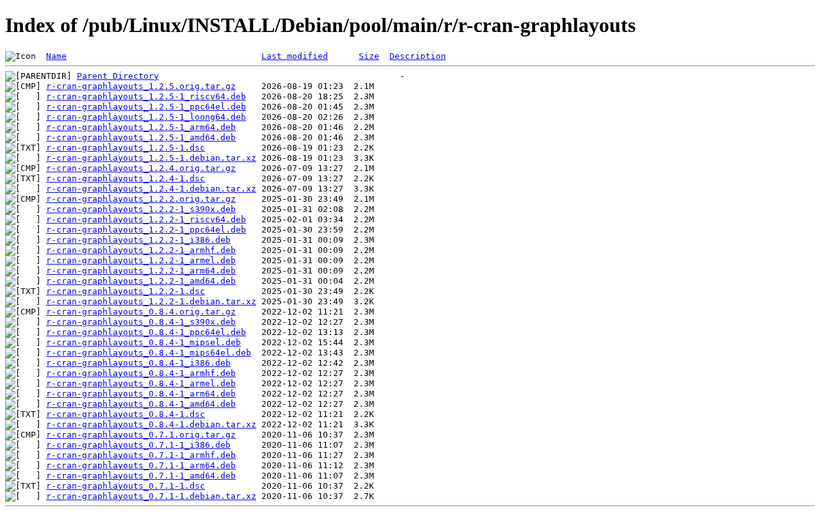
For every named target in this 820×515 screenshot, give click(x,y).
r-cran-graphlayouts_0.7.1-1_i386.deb (138, 445)
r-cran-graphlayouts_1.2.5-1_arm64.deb (141, 127)
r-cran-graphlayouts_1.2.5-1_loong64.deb (146, 117)
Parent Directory (118, 76)
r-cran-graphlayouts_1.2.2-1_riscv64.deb (146, 219)
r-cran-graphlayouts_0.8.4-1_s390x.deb (141, 322)
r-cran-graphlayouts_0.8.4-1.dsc (125, 414)
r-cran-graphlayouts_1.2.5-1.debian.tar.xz (151, 158)
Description (418, 56)
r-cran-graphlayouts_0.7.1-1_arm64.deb (141, 465)
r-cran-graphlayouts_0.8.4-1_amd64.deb (141, 404)
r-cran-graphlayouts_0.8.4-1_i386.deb (138, 363)
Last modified (294, 56)
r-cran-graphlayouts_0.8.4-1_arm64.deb (141, 393)
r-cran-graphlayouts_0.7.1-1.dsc (125, 486)
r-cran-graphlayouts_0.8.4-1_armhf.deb (141, 373)
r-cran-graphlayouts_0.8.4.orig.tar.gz (141, 311)
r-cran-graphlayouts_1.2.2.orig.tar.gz (141, 199)
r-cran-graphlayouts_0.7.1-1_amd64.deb (141, 475)
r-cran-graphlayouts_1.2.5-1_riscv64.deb (146, 96)
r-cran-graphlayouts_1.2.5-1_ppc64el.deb (146, 106)
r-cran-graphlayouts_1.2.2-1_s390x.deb (141, 209)
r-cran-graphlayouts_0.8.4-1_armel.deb (141, 383)
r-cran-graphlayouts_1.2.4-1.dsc (125, 178)
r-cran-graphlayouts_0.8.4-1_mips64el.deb (148, 352)
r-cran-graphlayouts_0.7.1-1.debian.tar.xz (151, 496)
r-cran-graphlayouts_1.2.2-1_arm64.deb (141, 270)
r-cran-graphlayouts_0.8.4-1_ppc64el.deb (146, 332)
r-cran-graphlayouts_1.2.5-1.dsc (125, 147)
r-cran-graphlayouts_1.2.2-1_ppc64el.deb (146, 229)
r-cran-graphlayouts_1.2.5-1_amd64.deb (141, 137)
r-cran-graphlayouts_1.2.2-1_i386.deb (138, 240)
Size (369, 56)
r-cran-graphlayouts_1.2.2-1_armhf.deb (141, 250)
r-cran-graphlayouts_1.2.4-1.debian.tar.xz (151, 188)
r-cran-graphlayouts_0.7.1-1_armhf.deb (141, 455)
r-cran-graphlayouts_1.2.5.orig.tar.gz (141, 86)
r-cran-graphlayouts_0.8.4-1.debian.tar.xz (151, 424)
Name (56, 56)
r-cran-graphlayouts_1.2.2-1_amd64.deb (141, 281)
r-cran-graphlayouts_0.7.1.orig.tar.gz (141, 434)
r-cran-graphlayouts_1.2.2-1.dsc (125, 291)
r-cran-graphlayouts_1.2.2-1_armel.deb (141, 260)
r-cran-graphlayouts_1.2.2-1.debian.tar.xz (151, 301)
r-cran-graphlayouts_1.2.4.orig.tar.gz (141, 168)
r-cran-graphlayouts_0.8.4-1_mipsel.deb (143, 342)
